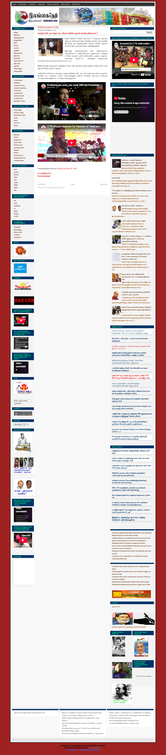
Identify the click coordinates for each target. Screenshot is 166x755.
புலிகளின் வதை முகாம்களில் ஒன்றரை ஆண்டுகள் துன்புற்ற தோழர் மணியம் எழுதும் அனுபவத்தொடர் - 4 (137, 309)
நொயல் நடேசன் (18, 61)
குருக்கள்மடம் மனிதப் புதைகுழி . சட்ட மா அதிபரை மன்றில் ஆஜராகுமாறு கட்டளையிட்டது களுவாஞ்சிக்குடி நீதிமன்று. (136, 238)
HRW (15, 211)
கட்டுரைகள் (32, 4)
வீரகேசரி (16, 150)
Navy (15, 120)
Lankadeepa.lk (19, 148)
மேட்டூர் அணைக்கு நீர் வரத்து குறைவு (120, 718)
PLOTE (16, 172)
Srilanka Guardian (20, 88)
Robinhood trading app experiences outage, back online (131, 584)
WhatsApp (41, 27)
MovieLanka (18, 232)
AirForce (17, 123)
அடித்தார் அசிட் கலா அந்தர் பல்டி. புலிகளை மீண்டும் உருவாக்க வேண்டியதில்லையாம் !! (68, 33)
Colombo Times (19, 85)
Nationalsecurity (19, 115)
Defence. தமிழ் (19, 113)
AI (14, 208)
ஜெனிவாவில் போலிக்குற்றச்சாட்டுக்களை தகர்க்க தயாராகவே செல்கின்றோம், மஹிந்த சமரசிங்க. (129, 353)
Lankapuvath (18, 98)
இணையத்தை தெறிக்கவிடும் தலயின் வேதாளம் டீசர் (29, 713)
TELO (16, 177)
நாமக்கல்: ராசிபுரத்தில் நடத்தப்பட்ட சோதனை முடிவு (124, 723)
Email (56, 27)
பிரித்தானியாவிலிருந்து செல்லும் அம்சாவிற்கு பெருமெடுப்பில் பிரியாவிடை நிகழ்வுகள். (127, 361)
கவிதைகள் (41, 4)
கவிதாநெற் (17, 227)
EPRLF (16, 175)
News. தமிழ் (18, 110)
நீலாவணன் (17, 58)
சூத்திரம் (16, 50)
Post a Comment (44, 176)
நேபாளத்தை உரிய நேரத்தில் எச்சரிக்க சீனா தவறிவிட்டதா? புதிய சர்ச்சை (83, 733)
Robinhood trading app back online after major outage (130, 582)
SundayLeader (19, 160)
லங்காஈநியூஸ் (18, 68)
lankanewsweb (19, 96)
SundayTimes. (19, 155)
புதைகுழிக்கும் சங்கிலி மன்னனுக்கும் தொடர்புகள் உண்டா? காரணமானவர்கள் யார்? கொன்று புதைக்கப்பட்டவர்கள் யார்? (136, 256)
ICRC (15, 203)
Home (73, 184)
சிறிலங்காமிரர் (18, 53)
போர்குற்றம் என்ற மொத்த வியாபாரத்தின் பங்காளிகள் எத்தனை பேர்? (130, 399)
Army (16, 118)
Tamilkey (17, 235)
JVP (15, 180)
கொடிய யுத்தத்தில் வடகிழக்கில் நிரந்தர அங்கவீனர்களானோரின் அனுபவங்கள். (126, 384)
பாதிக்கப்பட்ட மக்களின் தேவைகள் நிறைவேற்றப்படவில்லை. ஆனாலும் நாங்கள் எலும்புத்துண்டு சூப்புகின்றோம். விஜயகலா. (134, 162)
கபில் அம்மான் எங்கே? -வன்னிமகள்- (133, 206)
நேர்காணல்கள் (65, 4)
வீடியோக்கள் (76, 4)
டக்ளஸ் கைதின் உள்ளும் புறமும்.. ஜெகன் (134, 221)
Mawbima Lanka (19, 101)
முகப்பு (15, 4)
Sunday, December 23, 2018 (67, 168)
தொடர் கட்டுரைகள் (53, 4)
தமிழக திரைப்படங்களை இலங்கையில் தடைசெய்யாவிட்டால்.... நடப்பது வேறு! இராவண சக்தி (135, 276)
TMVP (16, 188)
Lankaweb (17, 90)
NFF (15, 190)
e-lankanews (18, 80)
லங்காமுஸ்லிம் (18, 71)
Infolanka (17, 83)
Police (16, 125)
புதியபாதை (17, 63)
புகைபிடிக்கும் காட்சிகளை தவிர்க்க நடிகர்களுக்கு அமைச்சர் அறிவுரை (129, 715)
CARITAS (17, 206)
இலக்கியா (17, 35)
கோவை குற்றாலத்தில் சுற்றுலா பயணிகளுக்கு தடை (124, 720)
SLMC (16, 182)
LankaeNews (18, 93)
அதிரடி (16, 32)
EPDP (16, 185)
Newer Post (42, 184)
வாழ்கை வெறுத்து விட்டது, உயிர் (124, 422)
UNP (15, 169)
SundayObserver (20, 158)
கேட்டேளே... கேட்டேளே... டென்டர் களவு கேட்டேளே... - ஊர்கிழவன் (131, 339)
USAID (16, 214)
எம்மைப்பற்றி (23, 4)
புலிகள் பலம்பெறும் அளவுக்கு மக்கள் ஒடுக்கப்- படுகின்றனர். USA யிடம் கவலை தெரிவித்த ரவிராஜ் (130, 332)
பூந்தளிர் (16, 66)
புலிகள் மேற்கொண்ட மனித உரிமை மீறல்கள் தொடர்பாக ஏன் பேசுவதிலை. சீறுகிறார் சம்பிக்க (131, 392)
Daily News (18, 142)
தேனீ (15, 43)
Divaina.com (18, 145)
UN (15, 201)
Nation (16, 153)
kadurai (114, 606)
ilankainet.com (95, 748)
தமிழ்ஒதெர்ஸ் (18, 40)
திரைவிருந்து (18, 230)
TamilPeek (17, 237)
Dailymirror (18, 140)
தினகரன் (16, 135)
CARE (16, 216)
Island (16, 137)
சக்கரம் (16, 45)
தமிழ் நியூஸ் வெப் (19, 38)
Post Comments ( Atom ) (55, 187)
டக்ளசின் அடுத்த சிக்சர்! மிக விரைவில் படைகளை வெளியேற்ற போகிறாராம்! (130, 369)
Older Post (103, 184)
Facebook (49, 27)
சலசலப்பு (16, 48)
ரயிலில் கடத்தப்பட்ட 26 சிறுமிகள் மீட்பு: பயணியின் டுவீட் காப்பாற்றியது (129, 713)
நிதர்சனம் (17, 56)
